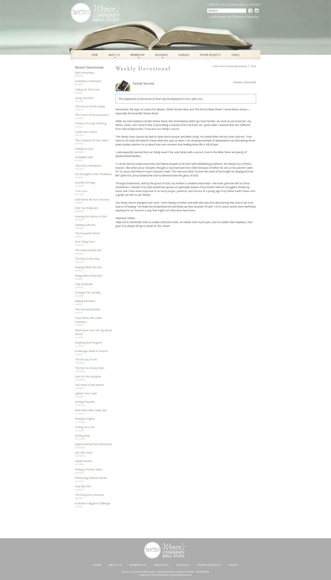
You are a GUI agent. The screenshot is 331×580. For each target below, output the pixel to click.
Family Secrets (83, 461)
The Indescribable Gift (88, 250)
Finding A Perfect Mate (88, 469)
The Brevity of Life (86, 359)
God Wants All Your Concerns (92, 199)
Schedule (183, 55)
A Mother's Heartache (88, 81)
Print (253, 66)
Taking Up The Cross (87, 89)
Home (95, 55)
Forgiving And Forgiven (88, 342)
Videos (235, 55)
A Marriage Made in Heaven (91, 351)
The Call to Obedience (88, 165)
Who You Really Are (86, 208)
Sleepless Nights (85, 418)
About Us (114, 56)
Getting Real (82, 435)
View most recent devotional (230, 66)
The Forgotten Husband (89, 494)
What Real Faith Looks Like (91, 410)
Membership (137, 56)
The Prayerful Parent (87, 233)
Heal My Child (83, 486)
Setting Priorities (85, 401)
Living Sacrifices (84, 98)
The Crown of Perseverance (91, 115)
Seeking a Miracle (85, 224)
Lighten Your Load (86, 393)
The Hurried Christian (87, 309)
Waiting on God (84, 148)
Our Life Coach (83, 452)
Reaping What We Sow (88, 267)
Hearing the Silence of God (91, 216)
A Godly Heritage (85, 182)
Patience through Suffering (91, 123)
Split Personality (84, 72)
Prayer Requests (210, 55)
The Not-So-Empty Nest (89, 368)
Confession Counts (86, 131)
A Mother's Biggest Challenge (92, 503)
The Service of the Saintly (90, 106)
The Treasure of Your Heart (91, 140)
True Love (81, 191)
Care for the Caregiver (88, 376)
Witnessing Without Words (91, 478)
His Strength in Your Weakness (93, 174)
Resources (161, 56)
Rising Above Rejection (88, 275)
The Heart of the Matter (89, 384)
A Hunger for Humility (88, 292)
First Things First (85, 241)
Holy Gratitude (84, 284)
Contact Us (216, 4)
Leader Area (237, 4)
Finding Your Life (84, 427)
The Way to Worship (87, 258)
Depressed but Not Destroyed (93, 444)
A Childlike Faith (84, 157)
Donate (254, 4)
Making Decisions (85, 301)
